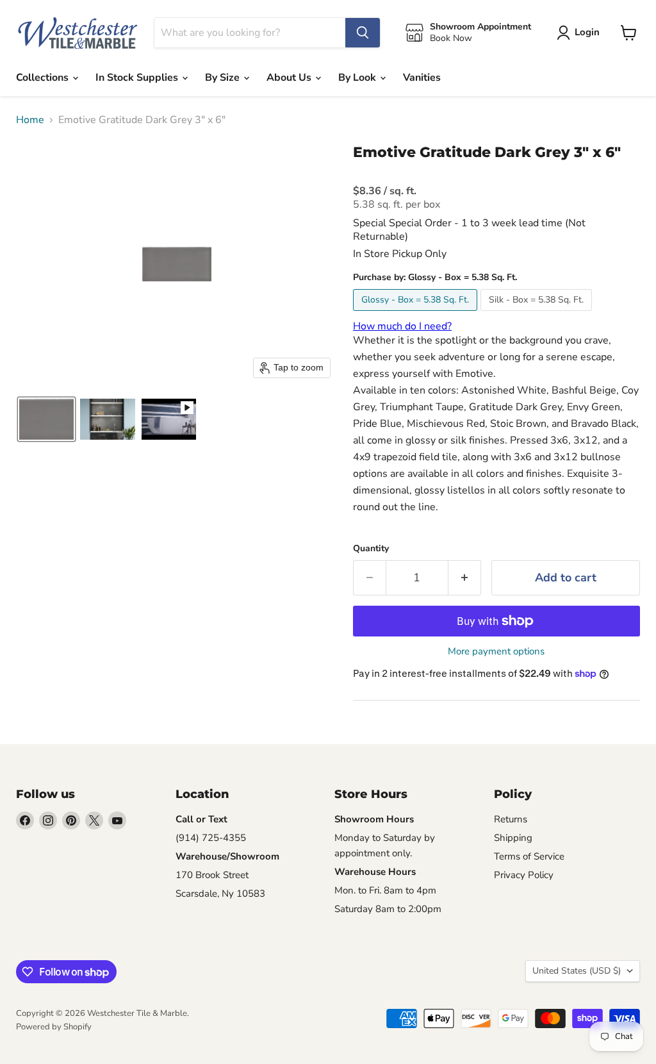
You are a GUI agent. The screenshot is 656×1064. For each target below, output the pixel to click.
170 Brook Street (212, 875)
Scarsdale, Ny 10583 (220, 893)
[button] (46, 419)
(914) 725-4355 (211, 837)
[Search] (362, 32)
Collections (43, 78)
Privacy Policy (524, 875)
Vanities (422, 78)
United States (576, 971)
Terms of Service (529, 856)
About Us (290, 78)
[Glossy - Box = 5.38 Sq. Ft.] (416, 314)
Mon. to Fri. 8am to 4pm (385, 890)
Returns (510, 819)
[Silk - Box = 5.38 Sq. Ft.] (537, 314)
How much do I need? (402, 326)
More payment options (496, 651)
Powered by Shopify (54, 1027)
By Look (358, 78)
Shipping (513, 837)
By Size (223, 78)
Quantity (371, 549)
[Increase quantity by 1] (464, 577)
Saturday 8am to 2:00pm (387, 908)
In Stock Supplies (138, 78)
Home (30, 120)
